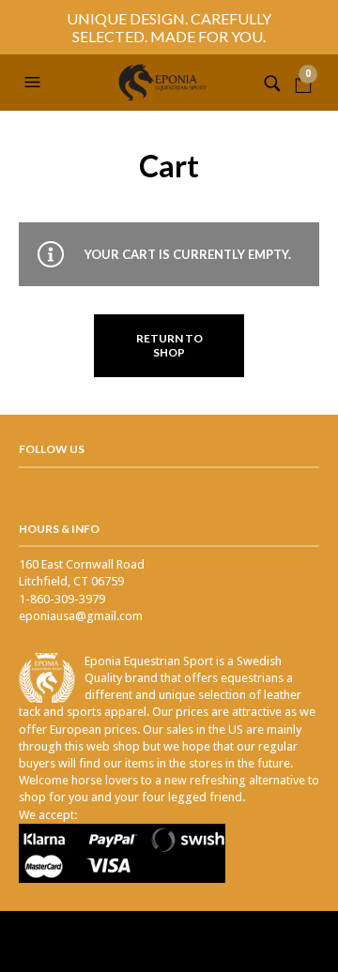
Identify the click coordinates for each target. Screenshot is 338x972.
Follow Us (51, 449)
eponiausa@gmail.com (81, 616)
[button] (34, 82)
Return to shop (169, 344)
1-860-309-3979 (62, 599)
